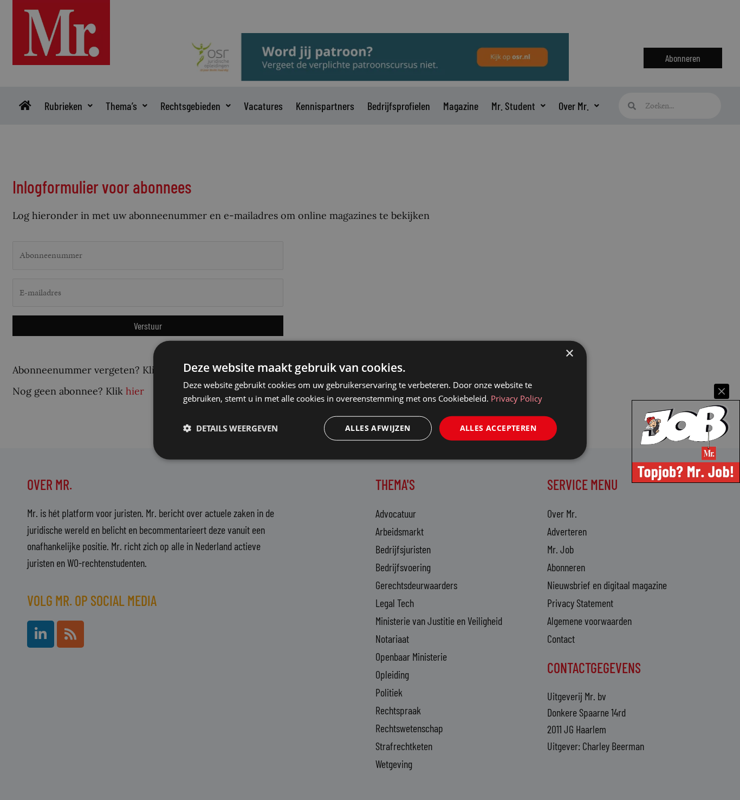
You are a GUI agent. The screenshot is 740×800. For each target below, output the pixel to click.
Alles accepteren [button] (498, 428)
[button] (230, 428)
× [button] (569, 354)
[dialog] (370, 400)
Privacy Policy (516, 398)
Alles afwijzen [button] (378, 428)
